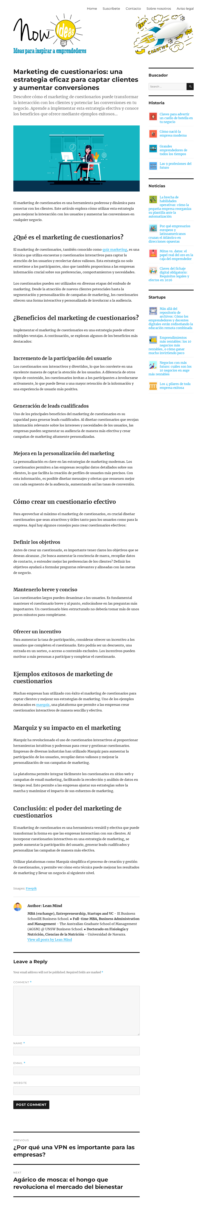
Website (20, 1082)
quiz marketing (114, 249)
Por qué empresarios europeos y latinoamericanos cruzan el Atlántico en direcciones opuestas (169, 233)
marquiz (43, 705)
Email (19, 1063)
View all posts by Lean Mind (49, 940)
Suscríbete (111, 9)
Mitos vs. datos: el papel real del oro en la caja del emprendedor (176, 255)
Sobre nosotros (159, 9)
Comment (22, 982)
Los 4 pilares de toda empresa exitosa (175, 386)
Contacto (133, 9)
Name (19, 1043)
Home (92, 9)
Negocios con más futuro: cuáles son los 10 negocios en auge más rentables (170, 368)
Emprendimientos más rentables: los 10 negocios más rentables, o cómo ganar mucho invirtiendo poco (170, 345)
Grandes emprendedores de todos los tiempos (173, 150)
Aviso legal (185, 9)
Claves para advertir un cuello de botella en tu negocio (176, 118)
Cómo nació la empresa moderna (173, 133)
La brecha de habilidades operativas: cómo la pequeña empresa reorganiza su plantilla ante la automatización (170, 206)
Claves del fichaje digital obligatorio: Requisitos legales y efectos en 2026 (169, 274)
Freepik (31, 888)
